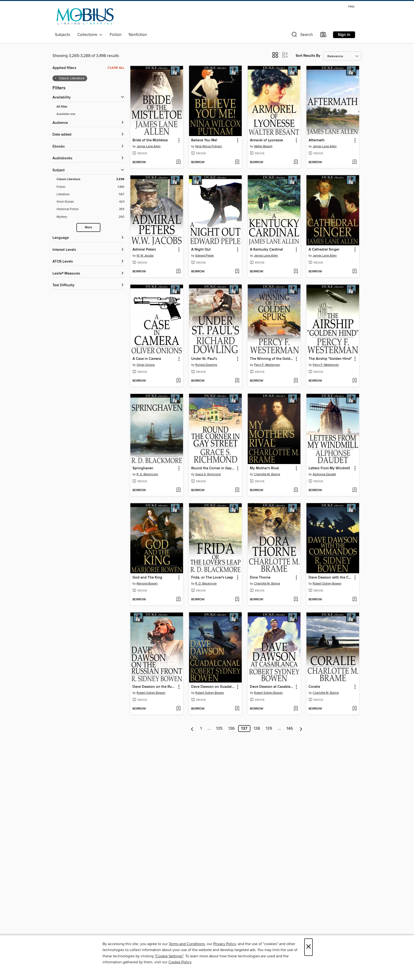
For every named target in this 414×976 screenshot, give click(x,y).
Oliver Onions (146, 365)
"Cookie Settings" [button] (169, 956)
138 (257, 728)
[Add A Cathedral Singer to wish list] (354, 272)
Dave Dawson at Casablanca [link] (272, 687)
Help (351, 6)
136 (231, 728)
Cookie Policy (179, 962)
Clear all (116, 68)
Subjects (62, 34)
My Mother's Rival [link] (264, 468)
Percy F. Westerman (267, 365)
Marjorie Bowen (147, 584)
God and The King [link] (147, 577)
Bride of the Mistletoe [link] (150, 140)
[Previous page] (192, 728)
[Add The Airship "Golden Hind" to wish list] (354, 381)
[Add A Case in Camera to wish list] (178, 381)
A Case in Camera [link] (146, 359)
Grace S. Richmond (208, 474)
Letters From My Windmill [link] (329, 468)
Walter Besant (263, 146)
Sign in (344, 34)
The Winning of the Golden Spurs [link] (272, 359)
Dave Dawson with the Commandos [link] (330, 577)
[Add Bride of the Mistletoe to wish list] (178, 162)
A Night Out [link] (201, 249)
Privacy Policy (224, 944)
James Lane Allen (149, 146)
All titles (62, 107)
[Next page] (301, 728)
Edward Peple (204, 256)
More (88, 227)
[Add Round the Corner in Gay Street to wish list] (237, 490)
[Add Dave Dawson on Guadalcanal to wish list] (237, 709)
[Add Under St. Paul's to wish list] (237, 381)
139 (269, 728)
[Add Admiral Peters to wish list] (178, 272)
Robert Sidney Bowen (327, 584)
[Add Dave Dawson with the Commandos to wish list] (354, 600)
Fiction (115, 34)
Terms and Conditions (187, 944)
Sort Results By (308, 55)
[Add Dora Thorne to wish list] (296, 600)
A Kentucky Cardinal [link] (266, 249)
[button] (301, 35)
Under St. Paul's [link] (204, 359)
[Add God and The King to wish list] (178, 600)
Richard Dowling (206, 365)
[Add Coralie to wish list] (354, 709)
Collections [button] (88, 34)
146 (290, 728)
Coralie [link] (314, 687)
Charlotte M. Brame (267, 474)
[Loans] (323, 35)
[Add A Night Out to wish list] (237, 272)
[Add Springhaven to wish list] (178, 490)
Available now (66, 114)
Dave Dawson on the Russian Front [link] (154, 687)
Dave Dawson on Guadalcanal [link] (213, 687)
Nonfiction (138, 34)
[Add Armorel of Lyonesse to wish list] (296, 162)
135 (219, 728)
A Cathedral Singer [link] (324, 249)
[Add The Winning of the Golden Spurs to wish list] (296, 381)
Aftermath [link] (317, 140)
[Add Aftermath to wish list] (354, 162)
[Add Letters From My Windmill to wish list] (354, 490)
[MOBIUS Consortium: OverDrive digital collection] (85, 16)
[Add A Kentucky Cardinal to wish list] (296, 272)
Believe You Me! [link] (204, 140)
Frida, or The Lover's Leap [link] (212, 577)
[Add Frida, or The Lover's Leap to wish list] (237, 600)
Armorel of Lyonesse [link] (266, 140)
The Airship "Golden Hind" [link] (330, 359)
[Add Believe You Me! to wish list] (237, 162)
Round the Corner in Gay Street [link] (213, 468)
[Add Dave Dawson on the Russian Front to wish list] (178, 709)
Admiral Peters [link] (144, 249)
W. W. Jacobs (145, 256)
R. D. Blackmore (147, 474)
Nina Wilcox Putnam (208, 146)
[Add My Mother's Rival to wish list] (296, 490)
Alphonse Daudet (324, 474)
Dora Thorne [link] (260, 577)
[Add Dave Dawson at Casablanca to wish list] (296, 709)
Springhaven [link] (142, 468)
